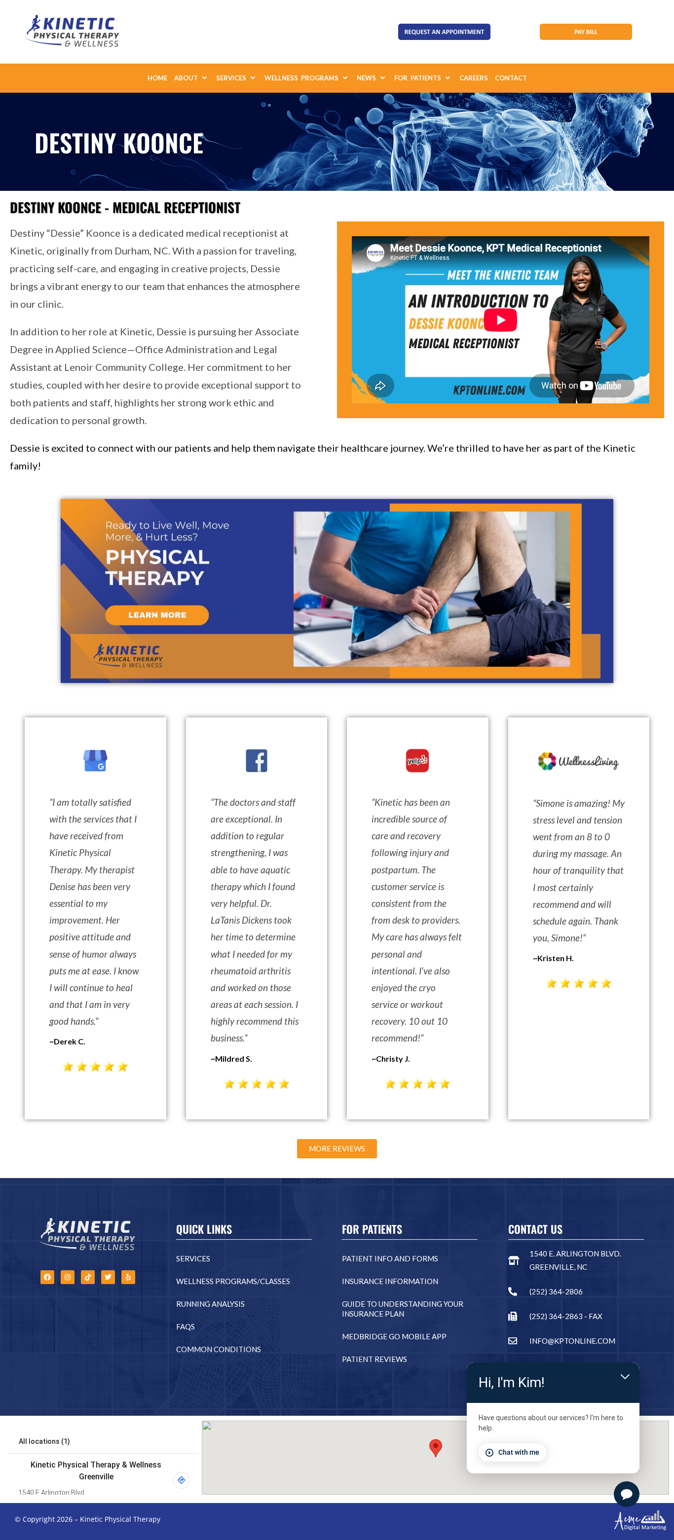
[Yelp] (128, 1277)
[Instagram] (68, 1277)
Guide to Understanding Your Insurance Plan (402, 1308)
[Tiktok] (88, 1277)
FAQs (185, 1326)
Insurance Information (390, 1281)
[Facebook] (47, 1277)
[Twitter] (108, 1277)
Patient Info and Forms (390, 1258)
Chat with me (518, 1452)
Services (193, 1258)
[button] (192, 78)
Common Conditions (218, 1349)
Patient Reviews (374, 1359)
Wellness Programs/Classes (233, 1281)
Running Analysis (210, 1303)
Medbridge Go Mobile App (394, 1336)
